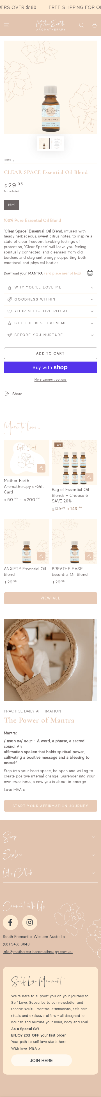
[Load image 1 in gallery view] (44, 143)
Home (8, 160)
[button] (81, 25)
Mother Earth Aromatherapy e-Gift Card (24, 486)
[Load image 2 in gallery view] (57, 143)
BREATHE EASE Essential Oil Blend (70, 571)
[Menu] (6, 25)
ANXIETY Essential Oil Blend (25, 571)
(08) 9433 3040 (16, 944)
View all (50, 598)
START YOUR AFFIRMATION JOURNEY (50, 806)
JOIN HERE (41, 1060)
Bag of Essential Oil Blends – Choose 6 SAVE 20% (70, 495)
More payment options (51, 379)
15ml (13, 206)
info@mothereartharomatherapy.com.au (38, 951)
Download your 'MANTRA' (23, 273)
